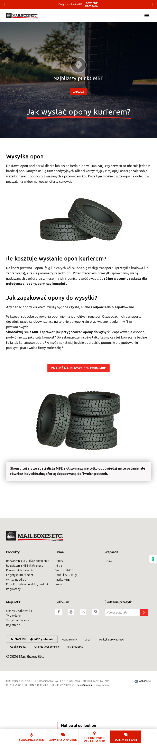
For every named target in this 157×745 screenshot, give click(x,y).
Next (152, 4)
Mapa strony (69, 639)
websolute (144, 681)
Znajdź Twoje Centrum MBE (94, 739)
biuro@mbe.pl (85, 685)
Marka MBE (62, 579)
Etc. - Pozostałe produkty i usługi (27, 584)
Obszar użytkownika (19, 610)
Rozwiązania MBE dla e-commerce (27, 560)
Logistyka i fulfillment (19, 575)
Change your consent (46, 646)
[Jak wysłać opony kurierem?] (22, 16)
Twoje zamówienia (17, 620)
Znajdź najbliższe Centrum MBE (78, 368)
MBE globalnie (43, 639)
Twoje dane (13, 615)
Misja (58, 565)
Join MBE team (126, 739)
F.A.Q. (108, 560)
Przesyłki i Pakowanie (19, 570)
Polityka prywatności (111, 639)
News (59, 584)
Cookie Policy (18, 646)
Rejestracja (13, 625)
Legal (88, 639)
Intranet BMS (75, 646)
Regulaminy (13, 589)
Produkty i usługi (66, 575)
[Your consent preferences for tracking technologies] (153, 559)
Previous (4, 4)
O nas (59, 560)
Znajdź (78, 91)
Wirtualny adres (16, 579)
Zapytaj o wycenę (63, 739)
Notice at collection (78, 725)
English (20, 639)
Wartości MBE (64, 570)
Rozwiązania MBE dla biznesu (24, 565)
